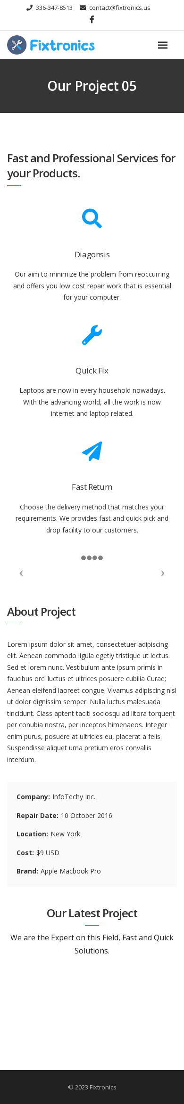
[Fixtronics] (66, 45)
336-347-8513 (54, 7)
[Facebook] (92, 19)
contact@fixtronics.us (120, 7)
